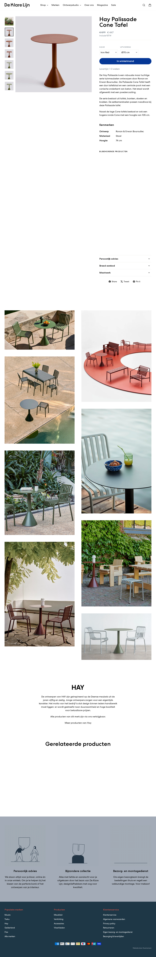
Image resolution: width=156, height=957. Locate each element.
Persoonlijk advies (108, 258)
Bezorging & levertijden (113, 936)
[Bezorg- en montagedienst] (130, 845)
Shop (43, 5)
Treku (7, 919)
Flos (6, 932)
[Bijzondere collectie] (78, 845)
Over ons (89, 5)
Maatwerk (105, 272)
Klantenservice (109, 915)
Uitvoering (125, 47)
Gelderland (10, 927)
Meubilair (58, 915)
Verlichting (58, 919)
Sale (113, 5)
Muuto (8, 915)
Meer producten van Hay (78, 722)
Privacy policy (109, 923)
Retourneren (108, 927)
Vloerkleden (59, 927)
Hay (6, 923)
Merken (55, 5)
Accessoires (59, 923)
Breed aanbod (107, 265)
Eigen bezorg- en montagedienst (117, 932)
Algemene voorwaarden (114, 919)
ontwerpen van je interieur (25, 887)
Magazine (102, 5)
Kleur (102, 47)
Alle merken (10, 936)
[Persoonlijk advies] (25, 845)
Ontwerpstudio (71, 5)
